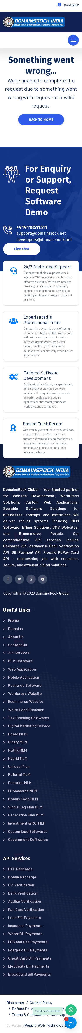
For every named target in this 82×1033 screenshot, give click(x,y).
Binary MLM (17, 741)
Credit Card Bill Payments (29, 958)
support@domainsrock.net (41, 233)
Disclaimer (15, 1002)
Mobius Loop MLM (23, 798)
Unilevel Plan (19, 766)
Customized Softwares (27, 831)
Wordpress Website (25, 693)
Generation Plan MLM (25, 815)
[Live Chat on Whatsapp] (31, 579)
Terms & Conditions (28, 1014)
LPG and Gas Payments (27, 941)
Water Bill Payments (25, 933)
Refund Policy (23, 1008)
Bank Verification (22, 893)
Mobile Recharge (22, 876)
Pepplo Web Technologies (47, 1025)
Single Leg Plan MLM (25, 806)
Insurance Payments (25, 925)
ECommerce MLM (22, 790)
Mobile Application (23, 677)
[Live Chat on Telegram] (42, 579)
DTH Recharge (20, 868)
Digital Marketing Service (29, 725)
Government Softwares (28, 839)
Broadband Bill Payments (29, 974)
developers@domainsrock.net (44, 239)
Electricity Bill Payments (28, 966)
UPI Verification (21, 885)
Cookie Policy (41, 1002)
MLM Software (20, 660)
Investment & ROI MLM (27, 823)
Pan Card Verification (26, 909)
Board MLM (17, 733)
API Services (18, 652)
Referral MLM (19, 774)
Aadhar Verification (24, 901)
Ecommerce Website (25, 701)
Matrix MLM (17, 750)
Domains (15, 628)
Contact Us (17, 644)
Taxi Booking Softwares (28, 717)
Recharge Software (25, 685)
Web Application (22, 669)
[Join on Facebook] (7, 579)
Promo (13, 620)
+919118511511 (31, 227)
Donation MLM (20, 782)
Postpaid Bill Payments (27, 950)
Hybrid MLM (17, 758)
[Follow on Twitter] (19, 579)
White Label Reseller (26, 709)
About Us (16, 636)
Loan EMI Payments (24, 917)
